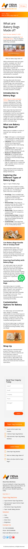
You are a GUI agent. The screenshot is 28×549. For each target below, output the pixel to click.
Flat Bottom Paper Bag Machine (12, 507)
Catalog (6, 517)
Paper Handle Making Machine (12, 509)
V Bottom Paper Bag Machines (15, 434)
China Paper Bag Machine (13, 451)
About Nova (7, 520)
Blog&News (7, 522)
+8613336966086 (9, 528)
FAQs (5, 515)
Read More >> (6, 494)
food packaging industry (13, 37)
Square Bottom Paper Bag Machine (13, 500)
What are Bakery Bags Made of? (15, 455)
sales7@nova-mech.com (12, 533)
